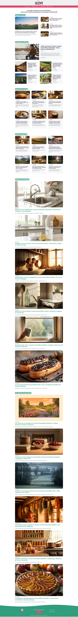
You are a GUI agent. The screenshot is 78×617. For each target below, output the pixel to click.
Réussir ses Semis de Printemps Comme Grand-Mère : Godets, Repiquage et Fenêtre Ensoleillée (32, 65)
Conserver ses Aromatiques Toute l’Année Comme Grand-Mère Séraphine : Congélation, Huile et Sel (37, 457)
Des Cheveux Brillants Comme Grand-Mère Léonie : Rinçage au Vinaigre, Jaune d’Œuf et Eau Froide (56, 27)
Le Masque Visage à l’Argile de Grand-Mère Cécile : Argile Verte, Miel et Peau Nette (56, 33)
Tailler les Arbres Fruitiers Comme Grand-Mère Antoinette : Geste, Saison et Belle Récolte (51, 47)
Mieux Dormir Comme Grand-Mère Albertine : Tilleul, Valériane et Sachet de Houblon (22, 167)
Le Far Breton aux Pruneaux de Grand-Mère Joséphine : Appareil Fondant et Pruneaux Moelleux (22, 122)
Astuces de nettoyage (22, 179)
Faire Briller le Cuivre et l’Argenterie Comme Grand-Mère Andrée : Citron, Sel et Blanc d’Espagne (38, 278)
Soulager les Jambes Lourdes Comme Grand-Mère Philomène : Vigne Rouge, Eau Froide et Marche (55, 147)
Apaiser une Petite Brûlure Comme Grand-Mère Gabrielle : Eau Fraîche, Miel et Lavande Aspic (22, 147)
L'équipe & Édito (52, 609)
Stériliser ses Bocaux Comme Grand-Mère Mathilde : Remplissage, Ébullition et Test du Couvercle (38, 559)
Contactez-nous (45, 615)
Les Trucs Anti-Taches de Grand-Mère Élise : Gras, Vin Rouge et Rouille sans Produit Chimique (38, 385)
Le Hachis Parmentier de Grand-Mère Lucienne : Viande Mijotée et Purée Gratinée (38, 102)
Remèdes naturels (50, 6)
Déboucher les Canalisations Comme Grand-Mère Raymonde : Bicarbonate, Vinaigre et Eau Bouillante (38, 210)
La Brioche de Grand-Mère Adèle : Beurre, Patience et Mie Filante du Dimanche (55, 102)
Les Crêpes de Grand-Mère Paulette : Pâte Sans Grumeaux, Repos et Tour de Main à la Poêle (38, 122)
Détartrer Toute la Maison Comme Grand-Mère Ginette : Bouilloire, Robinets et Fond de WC (38, 312)
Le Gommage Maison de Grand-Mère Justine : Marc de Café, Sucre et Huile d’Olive (56, 19)
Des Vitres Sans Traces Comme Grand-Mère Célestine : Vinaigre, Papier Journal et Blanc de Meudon (39, 345)
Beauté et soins (28, 6)
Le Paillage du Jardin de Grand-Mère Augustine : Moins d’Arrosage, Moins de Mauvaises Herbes (57, 65)
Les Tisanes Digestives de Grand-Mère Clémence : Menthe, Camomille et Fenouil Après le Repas (39, 167)
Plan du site (39, 611)
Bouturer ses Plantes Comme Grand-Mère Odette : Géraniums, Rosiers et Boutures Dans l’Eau (57, 77)
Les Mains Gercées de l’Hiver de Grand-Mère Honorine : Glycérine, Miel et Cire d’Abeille (38, 147)
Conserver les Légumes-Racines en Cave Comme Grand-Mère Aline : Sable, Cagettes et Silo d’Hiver (37, 491)
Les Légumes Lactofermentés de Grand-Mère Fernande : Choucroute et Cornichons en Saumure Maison (37, 599)
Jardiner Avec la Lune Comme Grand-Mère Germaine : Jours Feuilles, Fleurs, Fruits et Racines (32, 77)
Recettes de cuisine (43, 6)
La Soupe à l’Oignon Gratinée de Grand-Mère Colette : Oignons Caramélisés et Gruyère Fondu (54, 122)
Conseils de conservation (23, 393)
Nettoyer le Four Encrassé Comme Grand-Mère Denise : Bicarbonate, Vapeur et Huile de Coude (38, 244)
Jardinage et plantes (35, 6)
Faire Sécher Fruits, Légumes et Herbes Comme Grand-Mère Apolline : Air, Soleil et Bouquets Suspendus (37, 525)
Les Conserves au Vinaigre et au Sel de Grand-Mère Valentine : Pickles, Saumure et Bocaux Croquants (36, 424)
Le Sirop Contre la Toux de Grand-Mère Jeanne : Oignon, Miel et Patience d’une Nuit (55, 167)
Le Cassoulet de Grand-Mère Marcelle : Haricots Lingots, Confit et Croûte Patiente (22, 102)
